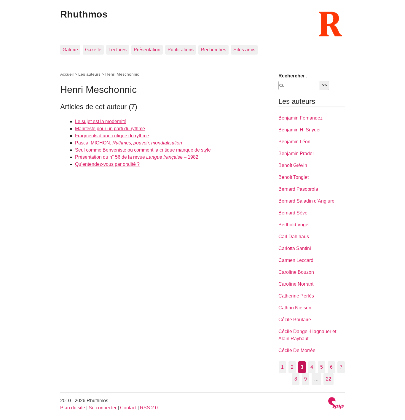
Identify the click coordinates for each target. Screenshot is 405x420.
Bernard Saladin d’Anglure (306, 200)
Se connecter (103, 407)
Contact (128, 407)
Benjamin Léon (294, 141)
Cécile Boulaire (294, 319)
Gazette (93, 49)
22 (328, 378)
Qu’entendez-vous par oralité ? (107, 164)
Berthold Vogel (294, 224)
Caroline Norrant (295, 284)
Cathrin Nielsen (294, 307)
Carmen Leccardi (296, 260)
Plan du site (72, 407)
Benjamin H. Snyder (299, 129)
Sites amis (244, 49)
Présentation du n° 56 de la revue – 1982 (136, 157)
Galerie (70, 49)
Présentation (147, 49)
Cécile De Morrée (296, 350)
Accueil (67, 74)
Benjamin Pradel (296, 153)
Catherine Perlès (296, 295)
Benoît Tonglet (293, 177)
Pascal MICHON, (128, 142)
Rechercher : (292, 75)
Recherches (213, 49)
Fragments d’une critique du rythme (112, 135)
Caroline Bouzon (296, 272)
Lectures (118, 49)
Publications (181, 49)
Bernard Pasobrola (298, 189)
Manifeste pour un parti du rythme (110, 128)
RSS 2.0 (149, 407)
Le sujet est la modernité (100, 121)
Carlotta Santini (294, 248)
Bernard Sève (292, 212)
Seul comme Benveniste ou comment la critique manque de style (143, 149)
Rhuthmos (84, 14)
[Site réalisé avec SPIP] (336, 404)
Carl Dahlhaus (293, 236)
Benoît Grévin (292, 165)
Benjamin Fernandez (300, 117)
